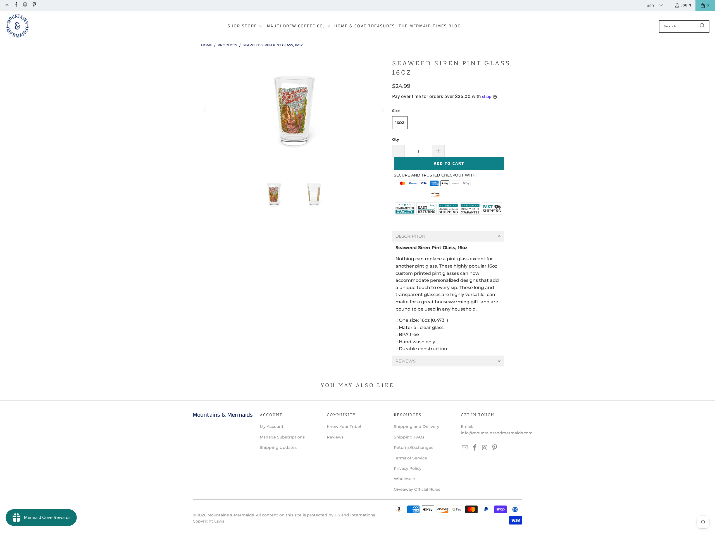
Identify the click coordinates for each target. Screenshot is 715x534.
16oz (399, 122)
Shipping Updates (278, 447)
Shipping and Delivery (416, 426)
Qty (395, 139)
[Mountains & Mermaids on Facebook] (15, 5)
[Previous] (205, 110)
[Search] (702, 26)
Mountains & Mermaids (231, 515)
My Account (271, 426)
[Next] (382, 110)
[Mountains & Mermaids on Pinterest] (33, 5)
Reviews (335, 437)
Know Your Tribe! (344, 426)
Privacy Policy (407, 468)
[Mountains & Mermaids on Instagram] (24, 5)
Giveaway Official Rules (417, 489)
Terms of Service (410, 458)
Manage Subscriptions (282, 437)
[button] (245, 26)
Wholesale (404, 478)
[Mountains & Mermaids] (17, 26)
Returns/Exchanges (413, 447)
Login (686, 5)
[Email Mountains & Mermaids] (6, 5)
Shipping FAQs (409, 437)
